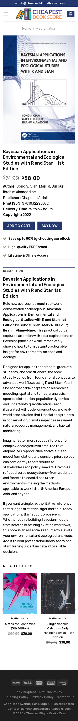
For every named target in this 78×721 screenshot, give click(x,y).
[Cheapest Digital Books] (39, 14)
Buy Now (50, 225)
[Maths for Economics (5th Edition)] (20, 593)
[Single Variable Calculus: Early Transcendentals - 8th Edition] (58, 593)
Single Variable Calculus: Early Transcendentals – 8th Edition (58, 630)
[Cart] (71, 14)
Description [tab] (13, 271)
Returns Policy (50, 692)
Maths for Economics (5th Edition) (20, 626)
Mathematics (46, 28)
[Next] (75, 617)
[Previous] (3, 617)
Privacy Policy (43, 697)
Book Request (25, 692)
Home (26, 28)
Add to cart (18, 225)
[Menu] (5, 14)
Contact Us (65, 697)
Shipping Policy (17, 697)
